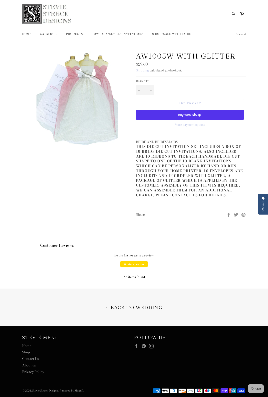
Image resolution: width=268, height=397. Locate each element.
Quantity (142, 81)
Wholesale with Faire (171, 34)
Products (74, 34)
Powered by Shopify (72, 390)
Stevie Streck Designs (45, 390)
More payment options (190, 125)
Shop (26, 352)
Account (241, 34)
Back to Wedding (136, 307)
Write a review (134, 264)
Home (26, 34)
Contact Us (30, 358)
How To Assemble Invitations (117, 34)
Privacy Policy (33, 371)
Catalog (48, 34)
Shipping (142, 70)
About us (29, 365)
